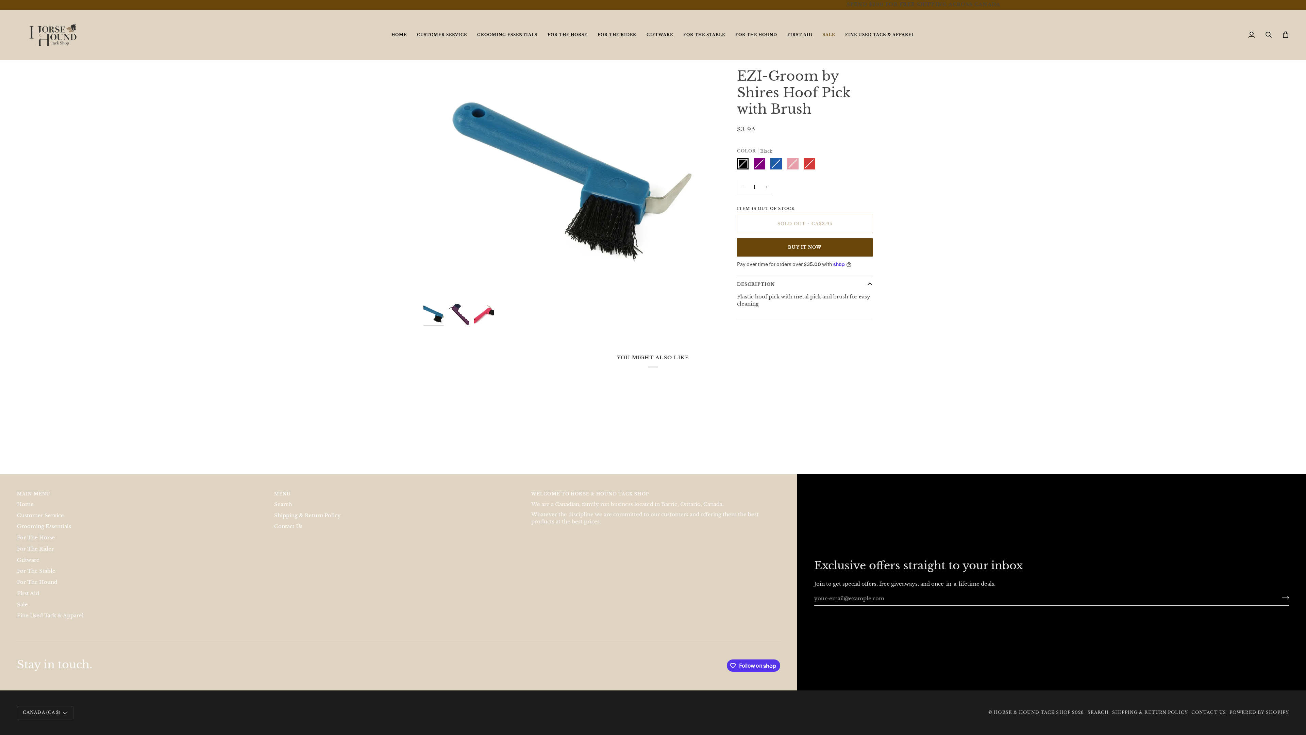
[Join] (1283, 597)
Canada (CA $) (42, 712)
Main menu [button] (33, 493)
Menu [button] (282, 493)
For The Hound (37, 582)
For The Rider (35, 549)
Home (25, 504)
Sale (22, 605)
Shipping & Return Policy (307, 515)
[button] (442, 35)
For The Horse (36, 538)
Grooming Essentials (44, 526)
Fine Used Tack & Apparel (50, 615)
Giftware (28, 560)
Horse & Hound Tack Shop (1033, 712)
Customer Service (40, 515)
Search (283, 504)
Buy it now (805, 247)
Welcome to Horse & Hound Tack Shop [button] (590, 493)
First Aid (28, 593)
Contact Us (288, 526)
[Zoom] (436, 288)
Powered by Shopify (1259, 712)
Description (756, 284)
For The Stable (36, 571)
